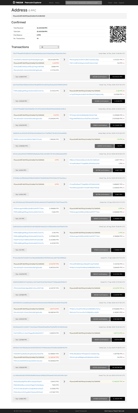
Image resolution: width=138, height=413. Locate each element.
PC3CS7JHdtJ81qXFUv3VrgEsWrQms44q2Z (28, 388)
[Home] (18, 2)
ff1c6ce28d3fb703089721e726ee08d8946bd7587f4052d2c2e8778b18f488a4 (39, 258)
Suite (115, 3)
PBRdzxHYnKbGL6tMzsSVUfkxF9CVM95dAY (85, 160)
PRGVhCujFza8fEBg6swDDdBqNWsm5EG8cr (85, 357)
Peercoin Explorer (33, 2)
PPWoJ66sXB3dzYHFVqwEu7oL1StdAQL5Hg (84, 354)
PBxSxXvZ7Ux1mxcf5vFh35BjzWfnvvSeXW (84, 312)
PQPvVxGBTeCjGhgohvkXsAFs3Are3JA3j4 (84, 63)
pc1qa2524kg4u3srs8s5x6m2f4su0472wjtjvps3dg (86, 94)
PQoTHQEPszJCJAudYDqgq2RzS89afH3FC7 (29, 333)
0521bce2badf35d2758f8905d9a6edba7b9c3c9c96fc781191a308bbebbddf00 (40, 154)
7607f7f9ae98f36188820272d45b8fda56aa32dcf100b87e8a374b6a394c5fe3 (39, 53)
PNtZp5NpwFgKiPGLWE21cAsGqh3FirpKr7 (28, 381)
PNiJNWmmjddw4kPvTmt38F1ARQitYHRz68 (84, 188)
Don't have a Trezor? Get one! (114, 411)
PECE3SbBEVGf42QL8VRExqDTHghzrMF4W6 (29, 66)
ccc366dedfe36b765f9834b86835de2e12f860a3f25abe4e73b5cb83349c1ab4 (40, 375)
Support (121, 3)
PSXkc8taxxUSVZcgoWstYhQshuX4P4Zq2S (28, 392)
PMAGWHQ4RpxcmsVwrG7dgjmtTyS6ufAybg (29, 385)
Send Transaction (81, 411)
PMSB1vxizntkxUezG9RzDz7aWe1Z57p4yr (28, 139)
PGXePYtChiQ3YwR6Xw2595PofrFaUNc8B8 (28, 240)
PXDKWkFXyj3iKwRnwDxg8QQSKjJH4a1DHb (28, 354)
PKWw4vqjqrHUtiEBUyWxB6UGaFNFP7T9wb (29, 208)
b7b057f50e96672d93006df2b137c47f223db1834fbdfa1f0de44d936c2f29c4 (39, 109)
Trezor (110, 3)
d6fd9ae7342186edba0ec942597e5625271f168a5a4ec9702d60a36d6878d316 (40, 348)
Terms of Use (53, 411)
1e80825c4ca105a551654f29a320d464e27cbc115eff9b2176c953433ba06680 (40, 133)
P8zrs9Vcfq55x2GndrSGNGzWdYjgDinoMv (28, 70)
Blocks (51, 3)
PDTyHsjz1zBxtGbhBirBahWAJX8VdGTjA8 (83, 115)
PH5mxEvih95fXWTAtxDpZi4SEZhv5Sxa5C (28, 361)
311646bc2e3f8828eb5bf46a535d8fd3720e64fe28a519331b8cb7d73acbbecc (40, 178)
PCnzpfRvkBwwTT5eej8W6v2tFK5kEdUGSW (84, 163)
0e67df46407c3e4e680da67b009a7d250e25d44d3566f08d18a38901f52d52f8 (40, 303)
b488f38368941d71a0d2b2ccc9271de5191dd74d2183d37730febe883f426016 (40, 282)
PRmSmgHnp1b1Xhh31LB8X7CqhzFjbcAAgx (84, 59)
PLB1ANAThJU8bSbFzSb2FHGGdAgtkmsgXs (29, 59)
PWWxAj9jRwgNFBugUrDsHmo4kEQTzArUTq (29, 91)
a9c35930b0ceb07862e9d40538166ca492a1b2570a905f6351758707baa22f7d (40, 202)
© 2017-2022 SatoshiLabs (22, 411)
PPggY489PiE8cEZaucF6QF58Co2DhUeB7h (84, 118)
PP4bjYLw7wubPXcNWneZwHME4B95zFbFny (85, 267)
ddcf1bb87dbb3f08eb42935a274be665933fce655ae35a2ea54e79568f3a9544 (40, 85)
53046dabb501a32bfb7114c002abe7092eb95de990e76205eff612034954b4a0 (40, 327)
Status (57, 3)
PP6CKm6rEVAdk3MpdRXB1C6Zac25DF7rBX (29, 288)
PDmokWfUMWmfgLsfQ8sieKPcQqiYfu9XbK (84, 264)
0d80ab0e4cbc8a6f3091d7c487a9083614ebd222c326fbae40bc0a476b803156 (40, 226)
